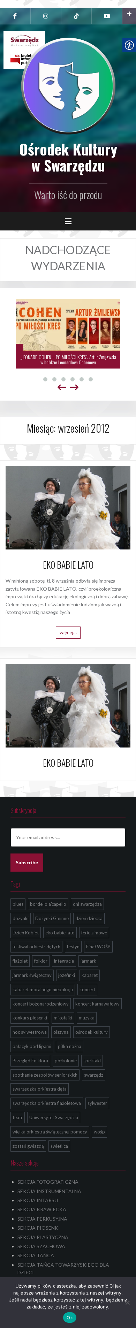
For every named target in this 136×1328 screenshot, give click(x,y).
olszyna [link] (61, 1032)
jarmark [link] (88, 961)
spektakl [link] (92, 1060)
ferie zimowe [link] (94, 932)
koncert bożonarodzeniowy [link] (41, 1004)
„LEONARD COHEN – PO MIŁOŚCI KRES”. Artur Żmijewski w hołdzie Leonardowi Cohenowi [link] (68, 359)
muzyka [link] (87, 1017)
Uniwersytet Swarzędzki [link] (53, 1117)
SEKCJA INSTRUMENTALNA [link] (49, 1191)
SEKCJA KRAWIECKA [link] (41, 1209)
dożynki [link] (21, 918)
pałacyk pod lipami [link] (32, 1046)
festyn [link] (73, 946)
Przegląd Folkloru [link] (30, 1060)
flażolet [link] (20, 961)
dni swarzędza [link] (87, 904)
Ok (70, 1317)
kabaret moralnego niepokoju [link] (43, 989)
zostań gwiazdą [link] (28, 1146)
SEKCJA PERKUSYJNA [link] (42, 1219)
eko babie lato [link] (60, 932)
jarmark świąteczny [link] (32, 975)
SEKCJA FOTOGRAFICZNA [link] (47, 1182)
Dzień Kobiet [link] (26, 932)
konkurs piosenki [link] (30, 1017)
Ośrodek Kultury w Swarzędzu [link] (68, 157)
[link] (15, 16)
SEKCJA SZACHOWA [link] (41, 1246)
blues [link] (18, 904)
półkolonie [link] (66, 1060)
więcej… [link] (68, 632)
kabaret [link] (90, 975)
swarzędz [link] (93, 1075)
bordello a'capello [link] (48, 904)
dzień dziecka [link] (89, 918)
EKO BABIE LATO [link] (68, 564)
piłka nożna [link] (69, 1046)
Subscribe (27, 862)
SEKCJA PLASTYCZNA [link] (42, 1237)
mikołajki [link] (63, 1017)
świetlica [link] (59, 1146)
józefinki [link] (66, 975)
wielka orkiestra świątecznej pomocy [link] (50, 1132)
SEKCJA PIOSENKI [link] (38, 1228)
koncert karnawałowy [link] (97, 1004)
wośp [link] (99, 1132)
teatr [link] (18, 1117)
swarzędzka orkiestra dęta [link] (40, 1089)
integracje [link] (64, 961)
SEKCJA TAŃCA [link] (35, 1255)
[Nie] (127, 1302)
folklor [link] (40, 961)
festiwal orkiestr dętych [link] (36, 946)
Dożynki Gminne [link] (52, 918)
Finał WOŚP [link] (98, 946)
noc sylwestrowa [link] (30, 1032)
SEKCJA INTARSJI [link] (37, 1200)
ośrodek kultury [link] (91, 1032)
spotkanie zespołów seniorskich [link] (45, 1075)
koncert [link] (87, 989)
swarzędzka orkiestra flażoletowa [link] (47, 1103)
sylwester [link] (97, 1103)
